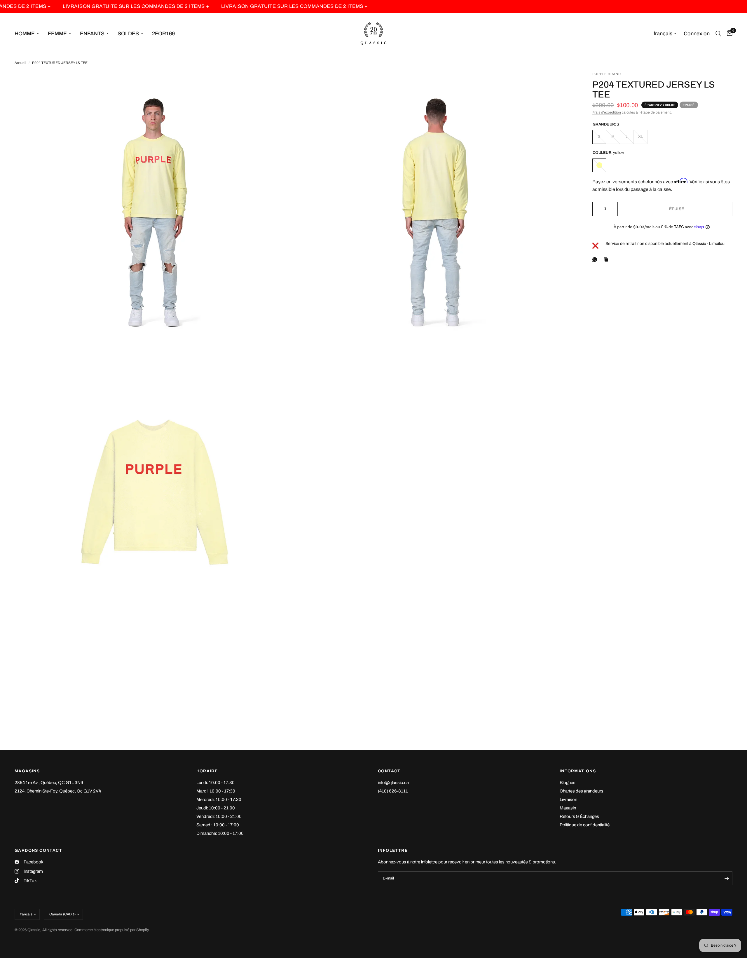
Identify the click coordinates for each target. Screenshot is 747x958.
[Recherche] (718, 33)
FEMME (57, 33)
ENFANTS (92, 33)
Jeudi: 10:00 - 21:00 (215, 808)
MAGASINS (27, 771)
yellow (599, 165)
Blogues (567, 782)
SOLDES (128, 33)
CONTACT (389, 771)
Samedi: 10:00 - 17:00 (217, 825)
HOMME (25, 33)
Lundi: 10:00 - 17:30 (215, 782)
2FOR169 (163, 33)
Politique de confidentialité (585, 825)
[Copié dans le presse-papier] (606, 259)
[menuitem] (29, 34)
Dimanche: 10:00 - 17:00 (220, 833)
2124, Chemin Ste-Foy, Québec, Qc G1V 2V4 (58, 791)
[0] (728, 33)
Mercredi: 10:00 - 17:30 (218, 799)
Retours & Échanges (579, 816)
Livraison (568, 799)
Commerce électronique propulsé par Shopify (111, 930)
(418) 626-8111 (393, 791)
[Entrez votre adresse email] (726, 878)
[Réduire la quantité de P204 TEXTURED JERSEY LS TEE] (597, 209)
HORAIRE (207, 771)
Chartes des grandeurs (581, 791)
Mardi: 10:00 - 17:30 (215, 791)
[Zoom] (282, 83)
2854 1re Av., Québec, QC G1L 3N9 (49, 782)
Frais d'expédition (606, 112)
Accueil (20, 63)
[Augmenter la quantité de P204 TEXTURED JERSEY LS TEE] (613, 209)
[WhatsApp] (595, 259)
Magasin (568, 808)
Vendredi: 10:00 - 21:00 (219, 816)
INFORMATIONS (578, 771)
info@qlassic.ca (393, 782)
